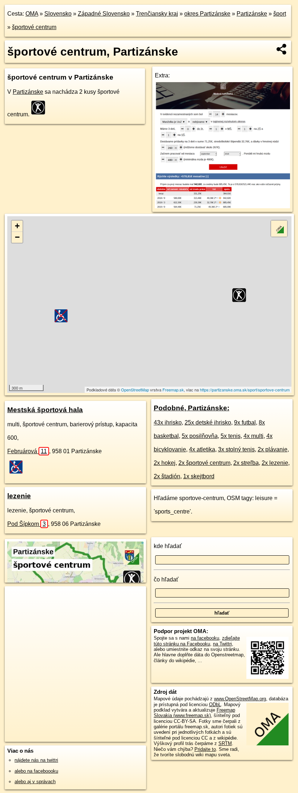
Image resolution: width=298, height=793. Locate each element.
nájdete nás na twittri (36, 760)
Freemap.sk (173, 390)
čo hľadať (166, 579)
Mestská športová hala (45, 410)
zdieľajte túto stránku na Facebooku (197, 640)
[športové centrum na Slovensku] (40, 107)
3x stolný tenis (236, 449)
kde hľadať (168, 546)
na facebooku (205, 638)
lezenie (19, 496)
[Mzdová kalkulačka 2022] (222, 206)
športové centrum (34, 27)
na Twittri (222, 644)
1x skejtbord (198, 476)
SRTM (225, 743)
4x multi (253, 436)
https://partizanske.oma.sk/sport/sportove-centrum (245, 390)
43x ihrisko (168, 422)
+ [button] (17, 225)
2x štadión (167, 476)
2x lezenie (275, 463)
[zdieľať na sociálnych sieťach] (281, 49)
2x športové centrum (204, 463)
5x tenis (231, 436)
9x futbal (245, 422)
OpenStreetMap (135, 390)
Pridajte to (205, 749)
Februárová (27, 451)
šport (279, 14)
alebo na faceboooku (36, 771)
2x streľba (246, 463)
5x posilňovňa (200, 436)
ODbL (215, 704)
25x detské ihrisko (208, 422)
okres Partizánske (207, 14)
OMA (31, 14)
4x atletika (202, 449)
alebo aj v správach (35, 781)
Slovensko (58, 14)
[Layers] (279, 229)
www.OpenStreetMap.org (240, 698)
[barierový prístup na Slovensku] (18, 467)
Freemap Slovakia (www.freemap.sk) (194, 712)
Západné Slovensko (104, 14)
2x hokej (165, 463)
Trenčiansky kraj (157, 14)
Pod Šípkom (26, 524)
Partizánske (252, 14)
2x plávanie (272, 449)
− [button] (17, 237)
